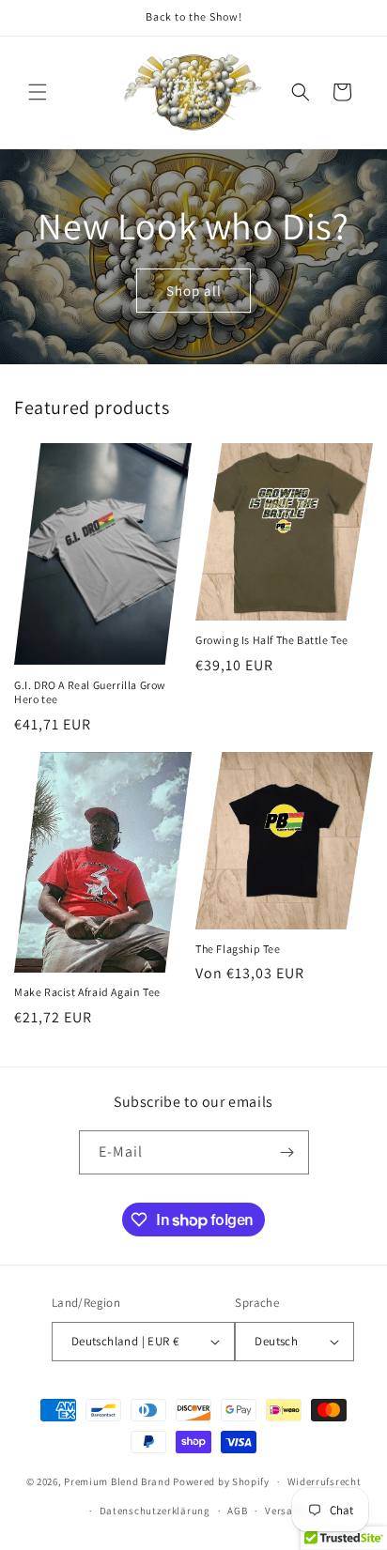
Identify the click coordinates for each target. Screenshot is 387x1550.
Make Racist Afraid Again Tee (87, 992)
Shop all (194, 290)
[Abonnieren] (287, 1152)
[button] (37, 92)
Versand (285, 1510)
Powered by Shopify (221, 1481)
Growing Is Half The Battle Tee (271, 640)
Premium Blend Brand (117, 1481)
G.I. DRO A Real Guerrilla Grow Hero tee (90, 692)
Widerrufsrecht (324, 1481)
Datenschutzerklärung (155, 1510)
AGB (237, 1510)
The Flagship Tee (238, 949)
